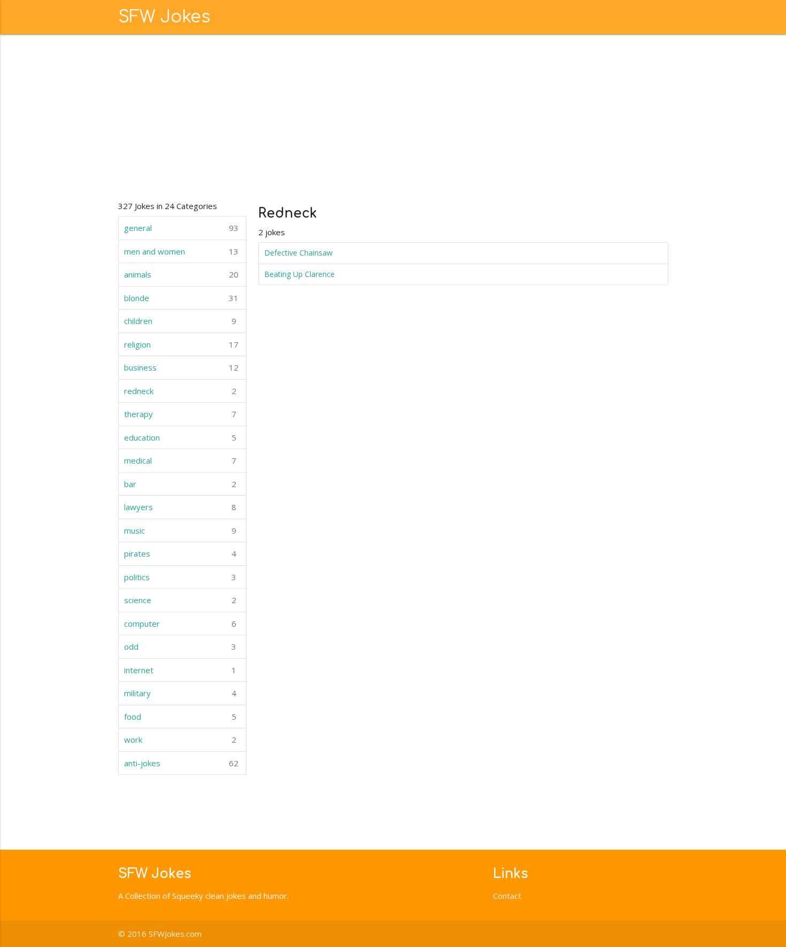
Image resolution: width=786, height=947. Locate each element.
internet (180, 670)
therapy (180, 414)
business (181, 367)
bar (180, 484)
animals (181, 274)
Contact (507, 895)
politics (180, 577)
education (180, 437)
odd (180, 646)
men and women (181, 251)
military (180, 693)
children (180, 320)
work (180, 739)
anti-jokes (181, 763)
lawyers (180, 507)
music (180, 530)
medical (180, 460)
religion (181, 344)
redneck (180, 391)
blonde (181, 297)
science (180, 600)
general (181, 227)
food (180, 716)
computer (180, 623)
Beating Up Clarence (299, 274)
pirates (180, 553)
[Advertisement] (393, 114)
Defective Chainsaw (298, 253)
